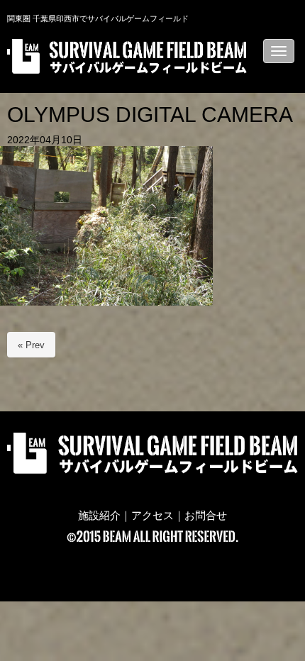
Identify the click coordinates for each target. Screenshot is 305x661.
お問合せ (205, 515)
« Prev (31, 345)
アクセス (152, 515)
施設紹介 (99, 515)
